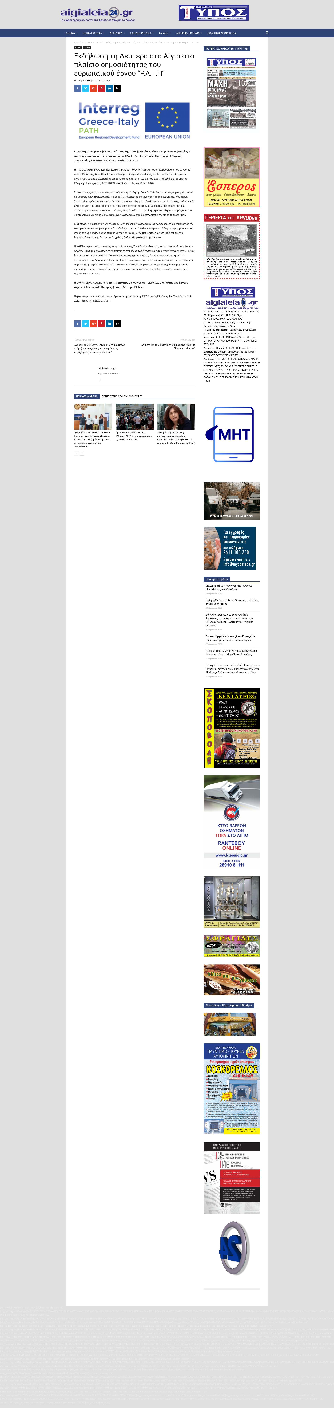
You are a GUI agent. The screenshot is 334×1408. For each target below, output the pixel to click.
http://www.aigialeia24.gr (108, 373)
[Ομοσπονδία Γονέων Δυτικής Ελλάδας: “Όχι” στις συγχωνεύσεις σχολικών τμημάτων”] (135, 417)
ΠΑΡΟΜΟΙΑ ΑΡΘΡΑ (87, 396)
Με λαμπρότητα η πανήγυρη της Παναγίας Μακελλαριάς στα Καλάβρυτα (229, 587)
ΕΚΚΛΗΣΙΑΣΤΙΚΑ (140, 33)
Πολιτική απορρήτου (221, 33)
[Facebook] (101, 380)
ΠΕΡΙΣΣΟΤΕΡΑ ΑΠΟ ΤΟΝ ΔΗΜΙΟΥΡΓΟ (122, 396)
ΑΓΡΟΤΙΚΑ (116, 33)
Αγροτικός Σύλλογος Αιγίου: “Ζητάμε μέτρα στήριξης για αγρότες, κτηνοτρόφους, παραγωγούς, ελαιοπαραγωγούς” (99, 348)
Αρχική (77, 42)
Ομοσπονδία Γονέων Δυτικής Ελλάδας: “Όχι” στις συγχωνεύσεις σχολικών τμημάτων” (134, 436)
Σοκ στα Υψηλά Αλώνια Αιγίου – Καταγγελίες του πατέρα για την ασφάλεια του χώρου (231, 638)
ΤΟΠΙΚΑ (70, 33)
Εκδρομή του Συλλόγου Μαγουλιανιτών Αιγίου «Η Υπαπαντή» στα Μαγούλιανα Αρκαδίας (232, 652)
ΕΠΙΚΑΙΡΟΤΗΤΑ (92, 33)
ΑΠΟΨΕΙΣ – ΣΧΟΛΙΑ (188, 33)
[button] (267, 33)
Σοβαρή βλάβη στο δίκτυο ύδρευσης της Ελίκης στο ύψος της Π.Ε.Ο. (232, 602)
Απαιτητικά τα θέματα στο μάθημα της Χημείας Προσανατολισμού (168, 346)
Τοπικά (98, 42)
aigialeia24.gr (85, 80)
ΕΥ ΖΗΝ (163, 33)
